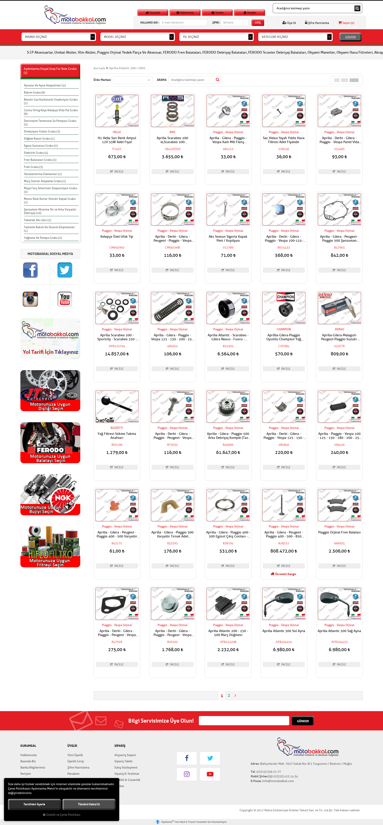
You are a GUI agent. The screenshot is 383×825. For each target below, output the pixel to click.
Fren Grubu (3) (33, 167)
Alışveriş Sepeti (125, 755)
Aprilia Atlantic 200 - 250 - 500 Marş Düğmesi (228, 633)
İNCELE (118, 171)
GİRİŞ (258, 22)
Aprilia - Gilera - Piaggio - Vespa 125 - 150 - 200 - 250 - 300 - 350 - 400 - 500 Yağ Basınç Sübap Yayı (172, 337)
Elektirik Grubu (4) (36, 153)
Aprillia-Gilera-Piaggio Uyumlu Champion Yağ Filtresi (283, 337)
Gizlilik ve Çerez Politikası (63, 815)
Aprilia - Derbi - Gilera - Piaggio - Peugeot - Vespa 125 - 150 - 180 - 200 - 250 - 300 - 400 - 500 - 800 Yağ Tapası (172, 633)
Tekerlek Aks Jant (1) (37, 220)
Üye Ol (291, 23)
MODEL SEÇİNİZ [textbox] (115, 37)
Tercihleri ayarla (34, 804)
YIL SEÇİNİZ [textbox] (191, 37)
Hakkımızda (187, 12)
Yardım (219, 12)
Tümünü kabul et (89, 804)
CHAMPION (284, 329)
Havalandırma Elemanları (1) (43, 174)
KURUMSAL (28, 746)
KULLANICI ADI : (149, 22)
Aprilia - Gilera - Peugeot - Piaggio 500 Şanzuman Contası (339, 239)
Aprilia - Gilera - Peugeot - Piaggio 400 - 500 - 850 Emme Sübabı (283, 535)
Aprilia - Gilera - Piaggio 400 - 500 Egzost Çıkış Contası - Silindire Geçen (228, 535)
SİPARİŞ (119, 746)
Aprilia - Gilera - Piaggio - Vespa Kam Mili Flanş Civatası (228, 140)
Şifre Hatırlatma (318, 23)
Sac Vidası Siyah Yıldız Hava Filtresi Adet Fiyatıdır (284, 140)
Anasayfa (154, 12)
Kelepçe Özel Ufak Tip (116, 237)
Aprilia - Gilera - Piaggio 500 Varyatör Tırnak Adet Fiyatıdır (172, 535)
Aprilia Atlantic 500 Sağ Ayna (339, 631)
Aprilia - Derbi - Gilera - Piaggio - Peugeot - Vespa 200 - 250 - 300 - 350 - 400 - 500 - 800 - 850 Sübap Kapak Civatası (172, 436)
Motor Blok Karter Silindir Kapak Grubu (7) (50, 200)
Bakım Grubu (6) (34, 92)
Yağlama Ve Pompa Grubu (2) (43, 238)
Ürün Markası (102, 80)
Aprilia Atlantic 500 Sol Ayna (283, 631)
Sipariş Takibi (123, 761)
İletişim (251, 12)
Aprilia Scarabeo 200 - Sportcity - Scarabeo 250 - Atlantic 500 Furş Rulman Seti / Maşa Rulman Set (117, 337)
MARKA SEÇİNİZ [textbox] (36, 37)
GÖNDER (303, 721)
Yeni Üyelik (75, 755)
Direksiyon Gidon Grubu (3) (42, 131)
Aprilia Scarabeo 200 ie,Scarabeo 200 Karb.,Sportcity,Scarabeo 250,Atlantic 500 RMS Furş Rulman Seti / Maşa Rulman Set (172, 140)
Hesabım (73, 774)
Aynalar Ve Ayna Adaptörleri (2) (45, 85)
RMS (172, 132)
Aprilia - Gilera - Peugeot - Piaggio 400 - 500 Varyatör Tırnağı (117, 535)
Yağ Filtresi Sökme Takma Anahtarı (117, 436)
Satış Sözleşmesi (125, 767)
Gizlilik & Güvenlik (127, 780)
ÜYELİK (72, 746)
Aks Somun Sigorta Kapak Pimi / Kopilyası (228, 239)
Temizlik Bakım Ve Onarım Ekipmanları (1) (49, 229)
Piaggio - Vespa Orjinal (228, 132)
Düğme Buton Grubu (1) (39, 138)
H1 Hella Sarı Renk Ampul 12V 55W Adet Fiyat (117, 140)
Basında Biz (28, 761)
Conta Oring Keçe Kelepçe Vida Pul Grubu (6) (51, 112)
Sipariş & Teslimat (126, 774)
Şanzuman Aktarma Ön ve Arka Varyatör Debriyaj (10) (50, 211)
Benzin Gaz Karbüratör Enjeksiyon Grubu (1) (51, 101)
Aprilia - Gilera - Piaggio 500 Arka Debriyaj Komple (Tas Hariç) (228, 436)
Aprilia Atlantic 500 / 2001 (127, 68)
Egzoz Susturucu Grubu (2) (41, 146)
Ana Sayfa (99, 68)
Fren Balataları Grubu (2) (40, 160)
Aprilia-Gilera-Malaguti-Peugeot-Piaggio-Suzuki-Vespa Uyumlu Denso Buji (339, 337)
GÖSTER (350, 37)
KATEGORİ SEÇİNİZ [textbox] (275, 37)
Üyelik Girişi (75, 761)
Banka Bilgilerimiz (32, 767)
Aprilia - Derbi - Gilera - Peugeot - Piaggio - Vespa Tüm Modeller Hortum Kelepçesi (173, 239)
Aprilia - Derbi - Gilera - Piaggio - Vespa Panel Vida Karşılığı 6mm (339, 140)
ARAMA (161, 80)
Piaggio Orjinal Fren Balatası (339, 533)
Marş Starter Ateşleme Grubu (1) (45, 181)
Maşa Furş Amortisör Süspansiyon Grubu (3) (50, 190)
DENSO (339, 329)
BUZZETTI (117, 428)
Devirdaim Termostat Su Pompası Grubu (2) (50, 122)
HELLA (117, 132)
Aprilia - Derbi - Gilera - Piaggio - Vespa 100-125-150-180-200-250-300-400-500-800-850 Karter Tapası (283, 239)
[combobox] (58, 37)
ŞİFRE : (216, 22)
